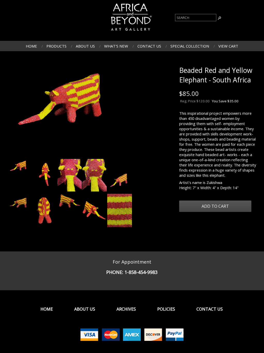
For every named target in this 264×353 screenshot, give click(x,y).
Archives (126, 309)
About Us (85, 46)
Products (56, 46)
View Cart (228, 46)
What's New (116, 46)
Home (31, 46)
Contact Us (149, 46)
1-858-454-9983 (141, 272)
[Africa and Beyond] (131, 31)
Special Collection (189, 46)
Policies (166, 309)
